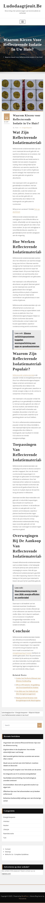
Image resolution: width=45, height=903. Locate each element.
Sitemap (8, 852)
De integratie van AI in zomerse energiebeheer (19, 774)
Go (39, 725)
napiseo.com (6, 873)
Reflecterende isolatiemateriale (23, 375)
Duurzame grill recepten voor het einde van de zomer (22, 770)
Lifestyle (6, 829)
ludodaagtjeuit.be (22, 5)
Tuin (4, 838)
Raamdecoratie (8, 833)
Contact (7, 849)
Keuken (6, 825)
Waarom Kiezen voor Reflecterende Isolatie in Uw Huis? (24, 57)
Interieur (6, 821)
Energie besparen (27, 127)
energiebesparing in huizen (22, 653)
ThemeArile (22, 899)
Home (22, 54)
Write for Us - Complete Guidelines (16, 854)
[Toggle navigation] (22, 22)
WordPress (24, 896)
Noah (15, 127)
